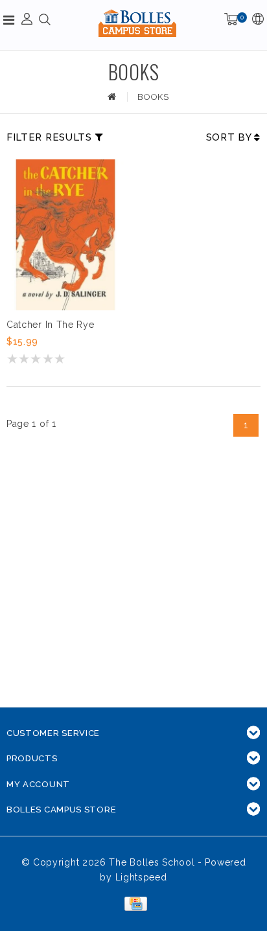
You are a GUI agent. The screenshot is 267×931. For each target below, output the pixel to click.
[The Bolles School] (137, 23)
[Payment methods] (133, 903)
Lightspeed (141, 877)
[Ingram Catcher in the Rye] (65, 234)
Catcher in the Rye (50, 324)
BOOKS (153, 97)
